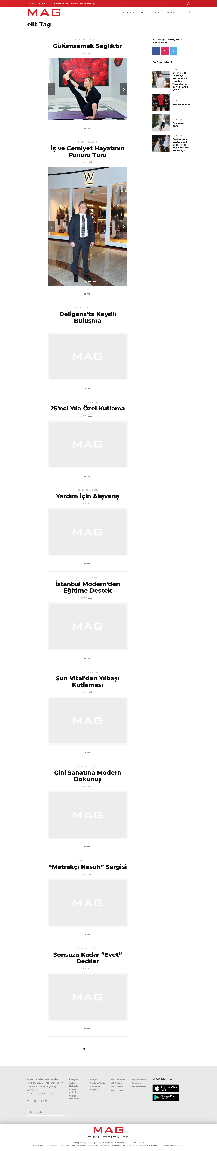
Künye (93, 1079)
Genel (79, 308)
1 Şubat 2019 (92, 142)
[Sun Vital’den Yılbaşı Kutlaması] (88, 721)
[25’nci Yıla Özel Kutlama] (88, 444)
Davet (81, 142)
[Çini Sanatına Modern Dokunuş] (88, 815)
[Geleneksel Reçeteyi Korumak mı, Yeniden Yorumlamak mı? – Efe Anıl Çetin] (161, 79)
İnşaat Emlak (139, 1079)
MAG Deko (117, 1090)
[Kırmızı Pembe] (161, 102)
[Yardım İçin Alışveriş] (88, 532)
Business (137, 1083)
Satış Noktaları (74, 1084)
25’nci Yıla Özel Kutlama (87, 408)
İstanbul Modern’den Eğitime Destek (87, 587)
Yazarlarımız (139, 1086)
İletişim (73, 1079)
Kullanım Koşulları (95, 1088)
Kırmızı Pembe (181, 104)
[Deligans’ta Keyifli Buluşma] (88, 356)
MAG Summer (119, 1079)
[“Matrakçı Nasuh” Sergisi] (88, 903)
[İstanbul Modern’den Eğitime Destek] (88, 626)
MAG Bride (117, 1086)
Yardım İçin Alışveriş (87, 496)
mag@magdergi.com (41, 1100)
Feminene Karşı (178, 124)
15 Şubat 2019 (94, 40)
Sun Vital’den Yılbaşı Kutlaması (87, 681)
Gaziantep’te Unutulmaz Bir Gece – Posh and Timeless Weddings (63, 4)
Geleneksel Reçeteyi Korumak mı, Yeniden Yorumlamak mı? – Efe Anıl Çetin (180, 81)
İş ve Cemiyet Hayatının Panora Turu (88, 151)
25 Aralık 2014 (92, 402)
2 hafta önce (178, 69)
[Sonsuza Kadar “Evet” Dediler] (88, 997)
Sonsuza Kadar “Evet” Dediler (87, 958)
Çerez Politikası (74, 1091)
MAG (90, 53)
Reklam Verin (98, 1083)
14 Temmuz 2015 (92, 308)
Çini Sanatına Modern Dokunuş (87, 776)
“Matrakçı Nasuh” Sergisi (88, 866)
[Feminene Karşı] (161, 123)
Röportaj (80, 40)
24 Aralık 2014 (92, 766)
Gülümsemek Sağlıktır (87, 46)
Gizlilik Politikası (74, 1097)
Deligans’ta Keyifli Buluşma (87, 317)
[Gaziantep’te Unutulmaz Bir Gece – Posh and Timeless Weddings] (161, 143)
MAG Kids (116, 1083)
